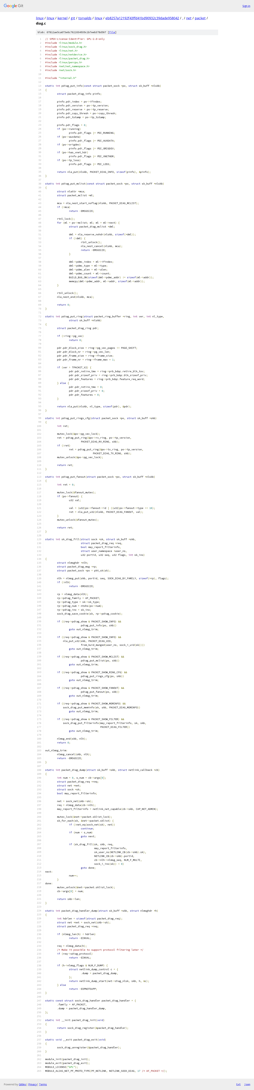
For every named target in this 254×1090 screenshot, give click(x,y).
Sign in (246, 6)
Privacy (32, 1084)
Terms (43, 1084)
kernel (62, 18)
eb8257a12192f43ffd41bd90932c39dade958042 (142, 18)
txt (238, 1084)
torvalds (84, 18)
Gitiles (22, 1084)
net (189, 18)
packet (200, 18)
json (247, 1084)
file (112, 32)
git (73, 18)
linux (40, 18)
